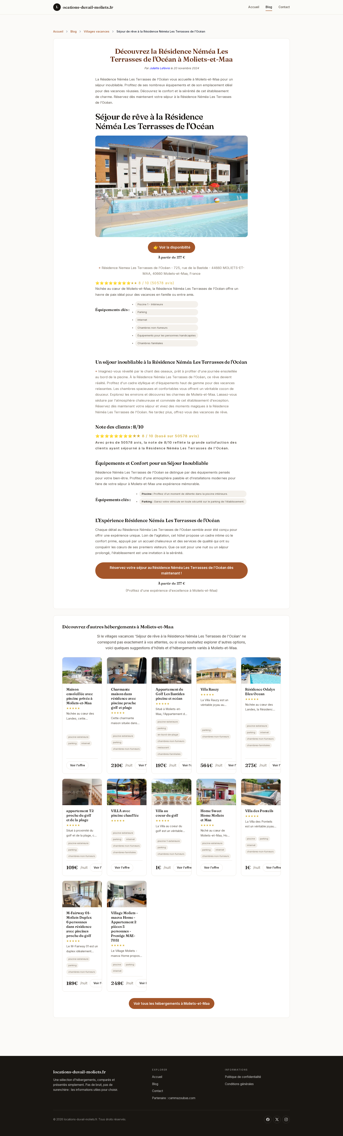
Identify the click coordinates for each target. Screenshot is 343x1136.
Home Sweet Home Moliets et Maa (212, 815)
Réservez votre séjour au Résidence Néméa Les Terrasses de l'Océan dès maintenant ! (171, 570)
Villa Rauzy (209, 689)
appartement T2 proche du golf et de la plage (79, 815)
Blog (269, 7)
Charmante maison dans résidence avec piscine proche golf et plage (123, 698)
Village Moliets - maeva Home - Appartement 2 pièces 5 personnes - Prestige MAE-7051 (124, 926)
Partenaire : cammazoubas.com (173, 1098)
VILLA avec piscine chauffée (125, 813)
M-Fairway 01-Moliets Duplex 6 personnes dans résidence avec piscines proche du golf (79, 924)
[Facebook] (268, 1119)
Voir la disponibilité (171, 247)
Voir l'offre (77, 765)
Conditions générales (239, 1084)
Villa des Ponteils (259, 811)
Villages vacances (96, 31)
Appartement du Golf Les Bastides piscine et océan (170, 694)
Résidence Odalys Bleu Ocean (260, 691)
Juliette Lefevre (159, 68)
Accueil (253, 7)
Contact (284, 7)
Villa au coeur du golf (167, 813)
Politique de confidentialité (243, 1077)
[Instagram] (286, 1119)
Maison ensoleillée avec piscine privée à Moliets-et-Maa (79, 696)
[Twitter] (277, 1119)
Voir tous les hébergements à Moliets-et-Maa (172, 1004)
